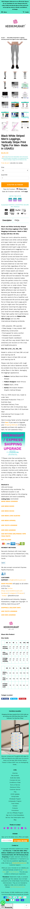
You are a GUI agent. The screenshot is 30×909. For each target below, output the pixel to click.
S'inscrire (20, 840)
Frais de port (5, 163)
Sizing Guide (15, 796)
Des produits (15, 775)
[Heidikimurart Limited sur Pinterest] (11, 828)
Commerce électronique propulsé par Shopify (15, 894)
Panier (27, 12)
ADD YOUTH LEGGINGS (9, 611)
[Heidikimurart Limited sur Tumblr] (18, 828)
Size (2, 167)
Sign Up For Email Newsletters (15, 815)
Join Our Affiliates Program (15, 813)
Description (7, 220)
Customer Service (15, 789)
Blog (15, 820)
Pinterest (21, 593)
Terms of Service (15, 785)
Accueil (3, 37)
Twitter (4, 595)
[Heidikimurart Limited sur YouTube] (22, 828)
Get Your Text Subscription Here (15, 817)
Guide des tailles (15, 778)
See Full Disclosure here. (17, 887)
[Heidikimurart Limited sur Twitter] (4, 828)
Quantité (4, 175)
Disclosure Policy (15, 787)
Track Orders (15, 803)
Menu (5, 12)
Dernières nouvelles (15, 711)
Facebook (4, 593)
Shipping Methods (11, 425)
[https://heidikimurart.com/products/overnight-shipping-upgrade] (13, 455)
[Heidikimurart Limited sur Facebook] (8, 828)
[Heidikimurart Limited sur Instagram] (15, 828)
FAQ (15, 792)
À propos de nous (15, 780)
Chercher (15, 773)
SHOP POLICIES (6, 583)
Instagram (12, 593)
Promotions (15, 810)
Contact (15, 806)
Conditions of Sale (15, 782)
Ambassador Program (15, 801)
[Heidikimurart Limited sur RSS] (25, 828)
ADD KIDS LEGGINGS (8, 530)
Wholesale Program (15, 799)
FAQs (17, 220)
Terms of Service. (14, 872)
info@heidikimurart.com (17, 580)
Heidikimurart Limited (21, 892)
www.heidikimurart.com (14, 591)
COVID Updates (15, 794)
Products (15, 808)
